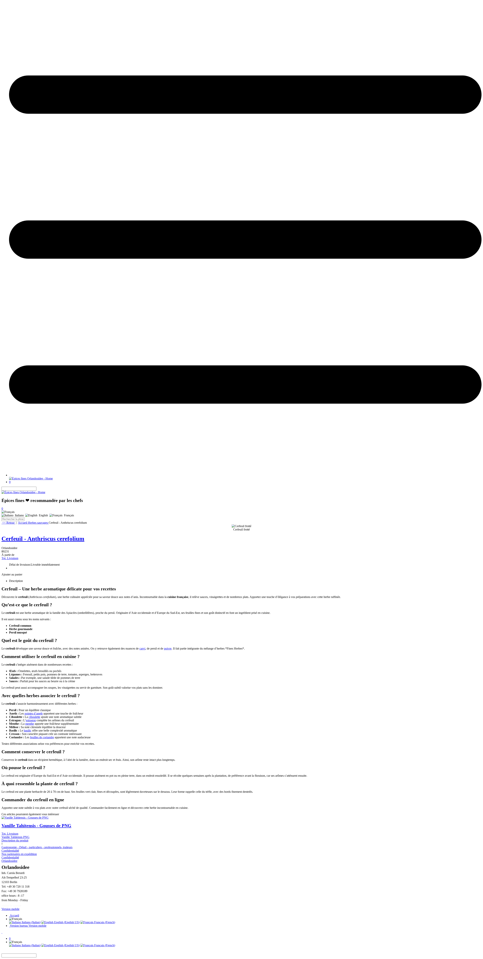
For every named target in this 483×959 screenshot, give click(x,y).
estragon (31, 720)
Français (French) (104, 922)
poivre (168, 648)
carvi (142, 648)
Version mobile (10, 909)
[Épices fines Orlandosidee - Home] (31, 478)
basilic (27, 730)
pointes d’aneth (34, 713)
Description (16, 580)
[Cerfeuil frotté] (241, 526)
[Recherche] (38, 488)
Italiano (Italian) (31, 922)
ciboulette (34, 716)
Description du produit (15, 840)
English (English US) (66, 922)
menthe (29, 723)
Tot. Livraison (10, 558)
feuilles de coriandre (42, 737)
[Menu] (245, 475)
